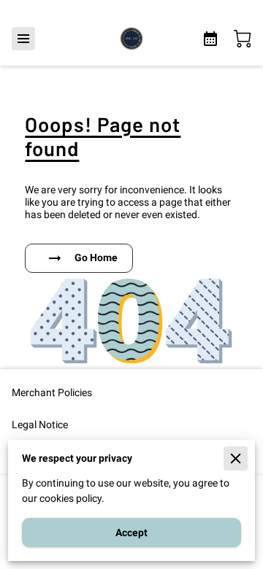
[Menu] (23, 38)
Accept (131, 532)
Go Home (96, 257)
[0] (242, 38)
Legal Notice (40, 424)
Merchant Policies (52, 392)
